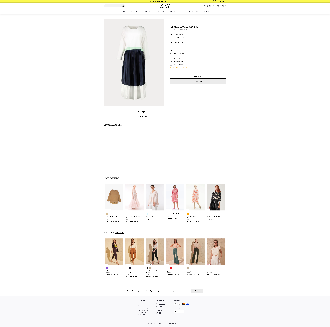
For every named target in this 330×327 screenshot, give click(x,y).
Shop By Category (153, 12)
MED (178, 37)
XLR (189, 37)
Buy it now (198, 82)
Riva (171, 29)
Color (176, 42)
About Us (140, 304)
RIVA (117, 178)
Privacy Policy (160, 323)
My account (141, 314)
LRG (184, 37)
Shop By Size (175, 12)
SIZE (175, 34)
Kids (206, 12)
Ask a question (144, 116)
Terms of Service (143, 310)
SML (172, 37)
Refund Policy (142, 312)
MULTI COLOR (171, 45)
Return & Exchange (143, 308)
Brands (135, 12)
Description (142, 112)
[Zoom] (134, 62)
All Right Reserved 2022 (173, 323)
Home (124, 12)
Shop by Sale (193, 12)
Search (140, 306)
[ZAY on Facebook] (160, 313)
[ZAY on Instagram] (157, 313)
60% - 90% (119, 232)
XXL (194, 37)
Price (171, 51)
